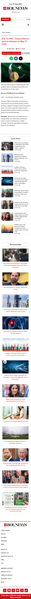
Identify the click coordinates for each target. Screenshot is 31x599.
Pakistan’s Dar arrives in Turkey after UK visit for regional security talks (21, 204)
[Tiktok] (26, 590)
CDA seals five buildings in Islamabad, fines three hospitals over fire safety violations (15, 265)
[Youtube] (17, 590)
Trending (4, 541)
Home (3, 32)
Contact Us (5, 553)
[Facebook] (9, 590)
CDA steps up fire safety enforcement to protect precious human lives (21, 192)
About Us (4, 549)
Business (8, 32)
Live (2, 563)
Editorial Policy (6, 578)
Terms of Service (6, 575)
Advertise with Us (7, 556)
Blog (2, 582)
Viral (2, 544)
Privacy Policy (6, 571)
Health (3, 534)
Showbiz (4, 537)
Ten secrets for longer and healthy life (15, 421)
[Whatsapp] (4, 590)
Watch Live (15, 12)
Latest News (5, 530)
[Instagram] (22, 590)
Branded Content (7, 568)
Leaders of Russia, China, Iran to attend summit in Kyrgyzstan (20, 168)
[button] (11, 58)
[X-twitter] (13, 590)
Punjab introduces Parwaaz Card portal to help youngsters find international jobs (15, 509)
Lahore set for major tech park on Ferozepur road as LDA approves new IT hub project (15, 377)
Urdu (2, 559)
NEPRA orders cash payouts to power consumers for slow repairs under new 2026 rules (21, 228)
